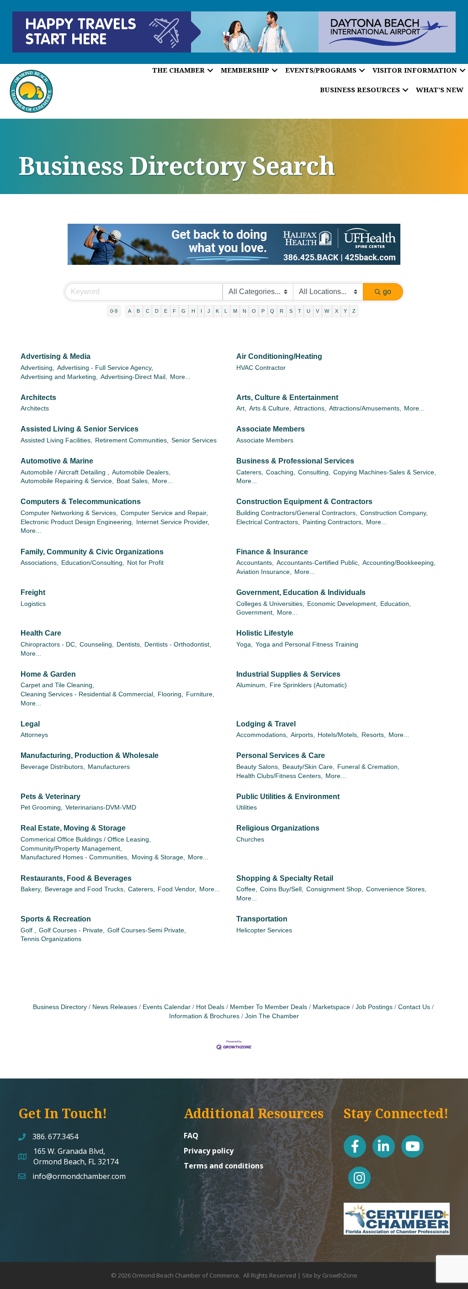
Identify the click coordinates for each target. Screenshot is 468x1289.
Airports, (303, 734)
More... (180, 377)
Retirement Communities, (132, 440)
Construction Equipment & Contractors (304, 501)
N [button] (244, 311)
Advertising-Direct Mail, (134, 377)
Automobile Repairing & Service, (67, 481)
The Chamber (178, 69)
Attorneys (34, 734)
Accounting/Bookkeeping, (399, 562)
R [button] (281, 311)
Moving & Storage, (158, 857)
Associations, (39, 562)
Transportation (261, 919)
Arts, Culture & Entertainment (287, 397)
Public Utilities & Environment (288, 796)
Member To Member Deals (268, 1007)
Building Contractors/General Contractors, (296, 513)
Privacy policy (209, 1151)
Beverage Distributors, (53, 766)
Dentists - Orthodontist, (177, 644)
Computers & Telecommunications (81, 501)
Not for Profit (145, 562)
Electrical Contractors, (268, 522)
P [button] (263, 311)
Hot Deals (210, 1007)
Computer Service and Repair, (164, 513)
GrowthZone (339, 1275)
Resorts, (374, 734)
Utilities (246, 807)
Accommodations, (262, 734)
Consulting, (314, 472)
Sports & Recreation (56, 919)
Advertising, (37, 367)
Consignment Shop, (334, 889)
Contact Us (414, 1007)
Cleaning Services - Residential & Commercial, (88, 694)
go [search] (387, 291)
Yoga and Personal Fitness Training (306, 644)
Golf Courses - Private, (72, 930)
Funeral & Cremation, (368, 766)
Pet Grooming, (42, 807)
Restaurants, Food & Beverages (76, 878)
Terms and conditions (223, 1166)
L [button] (225, 311)
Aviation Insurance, (264, 571)
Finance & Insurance (272, 552)
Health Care (41, 633)
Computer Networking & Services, (69, 513)
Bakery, (31, 889)
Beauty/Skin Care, (308, 766)
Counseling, (97, 644)
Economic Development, (342, 603)
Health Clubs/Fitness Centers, (279, 776)
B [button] (138, 311)
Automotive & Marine (57, 461)
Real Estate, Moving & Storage (73, 828)
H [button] (193, 311)
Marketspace (331, 1007)
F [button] (174, 311)
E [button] (165, 311)
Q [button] (272, 311)
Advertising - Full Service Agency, (105, 367)
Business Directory (60, 1007)
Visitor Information (414, 69)
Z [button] (354, 311)
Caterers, (249, 472)
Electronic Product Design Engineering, (77, 522)
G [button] (183, 311)
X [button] (336, 311)
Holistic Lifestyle (264, 633)
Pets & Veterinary (50, 796)
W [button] (326, 311)
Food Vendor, (177, 889)
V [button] (317, 311)
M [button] (235, 311)
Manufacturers (109, 766)
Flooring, (170, 694)
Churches (250, 839)
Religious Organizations (277, 828)
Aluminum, (251, 685)
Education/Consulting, (92, 562)
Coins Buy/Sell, (281, 889)
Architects (38, 397)
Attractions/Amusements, (365, 408)
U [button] (308, 311)
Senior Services (194, 440)
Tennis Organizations (51, 939)
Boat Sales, (133, 481)
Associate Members (270, 429)
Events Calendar (167, 1007)
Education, (395, 603)
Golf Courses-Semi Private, (146, 930)
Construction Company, (394, 513)
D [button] (157, 311)
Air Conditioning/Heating (279, 356)
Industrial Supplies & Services (288, 674)
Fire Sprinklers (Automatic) (308, 685)
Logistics (33, 603)
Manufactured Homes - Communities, (75, 857)
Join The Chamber (272, 1016)
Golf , (28, 930)
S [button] (290, 311)
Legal (30, 724)
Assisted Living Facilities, (56, 440)
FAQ (191, 1136)
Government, (255, 612)
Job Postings (374, 1007)
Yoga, (244, 644)
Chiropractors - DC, (49, 644)
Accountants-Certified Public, (318, 562)
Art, (241, 408)
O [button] (254, 311)
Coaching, (280, 472)
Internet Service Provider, (172, 522)
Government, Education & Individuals (301, 592)
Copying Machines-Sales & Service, (384, 472)
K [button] (217, 311)
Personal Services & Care (280, 755)
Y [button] (345, 311)
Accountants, (255, 562)
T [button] (299, 311)
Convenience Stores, (396, 889)
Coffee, (246, 889)
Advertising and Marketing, (59, 377)
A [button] (129, 311)
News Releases (114, 1007)
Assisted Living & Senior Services (79, 429)
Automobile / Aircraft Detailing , (65, 472)
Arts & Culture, (270, 408)
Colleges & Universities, (270, 603)
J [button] (208, 311)
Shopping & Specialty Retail (284, 878)
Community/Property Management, (71, 848)
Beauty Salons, (258, 766)
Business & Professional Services (295, 461)
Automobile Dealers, (141, 472)
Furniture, (200, 694)
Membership (245, 69)
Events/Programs (320, 69)
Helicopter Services (264, 930)
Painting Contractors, (333, 522)
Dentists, (129, 644)
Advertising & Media (55, 356)
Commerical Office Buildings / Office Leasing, (86, 839)
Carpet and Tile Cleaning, (57, 685)
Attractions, (310, 408)
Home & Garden (48, 674)
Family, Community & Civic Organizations (92, 552)
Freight (33, 592)
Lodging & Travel (266, 724)
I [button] (201, 311)
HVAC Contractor (261, 367)
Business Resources (360, 89)
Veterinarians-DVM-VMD (100, 807)
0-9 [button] (113, 311)
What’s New (439, 89)
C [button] (147, 311)
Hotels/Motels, (338, 734)
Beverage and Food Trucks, (85, 889)
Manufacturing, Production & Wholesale (90, 755)
